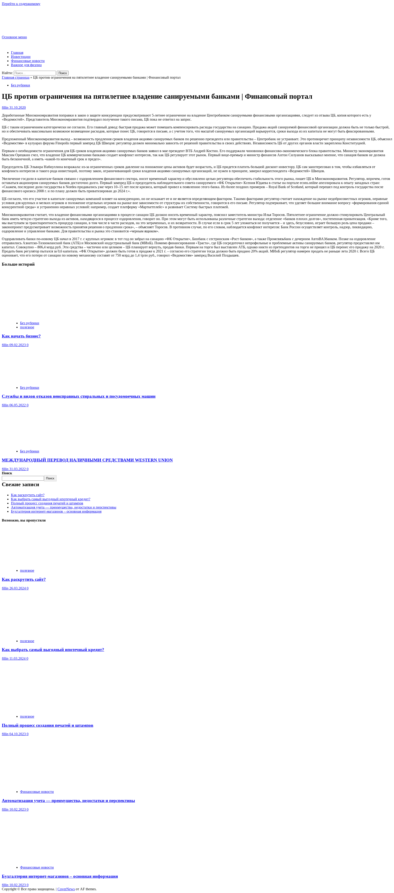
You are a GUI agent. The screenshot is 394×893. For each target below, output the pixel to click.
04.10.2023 (18, 734)
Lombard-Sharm (24, 16)
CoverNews (66, 889)
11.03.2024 (17, 658)
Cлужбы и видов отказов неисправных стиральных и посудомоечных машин (79, 396)
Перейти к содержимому (21, 4)
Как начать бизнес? (21, 336)
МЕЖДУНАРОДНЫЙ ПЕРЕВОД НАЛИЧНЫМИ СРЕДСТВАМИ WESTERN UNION (87, 460)
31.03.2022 (18, 469)
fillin (5, 107)
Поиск (7, 473)
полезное (27, 327)
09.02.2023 (18, 345)
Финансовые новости (28, 61)
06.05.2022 (18, 405)
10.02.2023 (18, 809)
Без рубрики (20, 85)
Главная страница (15, 77)
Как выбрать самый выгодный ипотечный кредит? (50, 499)
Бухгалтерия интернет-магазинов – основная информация (56, 511)
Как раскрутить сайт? (27, 495)
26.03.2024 (18, 588)
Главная (17, 53)
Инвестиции (21, 57)
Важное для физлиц (26, 65)
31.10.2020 (17, 107)
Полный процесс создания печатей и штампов (47, 503)
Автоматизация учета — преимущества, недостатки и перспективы (63, 507)
